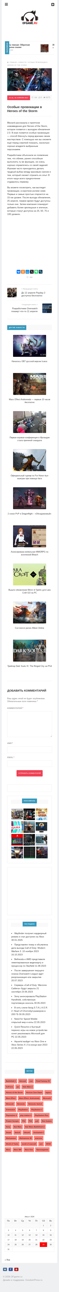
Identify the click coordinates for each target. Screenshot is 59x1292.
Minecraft (10, 1104)
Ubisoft (27, 1132)
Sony (8, 1127)
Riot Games (47, 1121)
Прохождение (42, 1150)
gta (18, 1087)
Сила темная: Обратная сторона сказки (12, 46)
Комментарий (15, 708)
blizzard (22, 1081)
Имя (10, 743)
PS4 (30, 1121)
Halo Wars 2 (27, 1087)
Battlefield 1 (11, 1081)
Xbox (8, 1150)
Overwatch (10, 1110)
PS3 (23, 1121)
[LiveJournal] (40, 272)
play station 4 (25, 1115)
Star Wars (18, 1127)
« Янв (7, 1260)
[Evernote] (36, 272)
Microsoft (47, 1098)
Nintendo (21, 1104)
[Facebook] (11, 1269)
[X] (32, 272)
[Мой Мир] (27, 272)
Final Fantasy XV (43, 1081)
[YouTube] (16, 1269)
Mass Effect (11, 1098)
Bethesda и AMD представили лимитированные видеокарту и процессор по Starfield (28, 962)
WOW (48, 1144)
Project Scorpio (12, 1121)
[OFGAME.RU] (29, 12)
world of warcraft (29, 1144)
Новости (22, 62)
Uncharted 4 (38, 1132)
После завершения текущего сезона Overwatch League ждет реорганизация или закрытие (27, 973)
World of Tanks (12, 1144)
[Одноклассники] (23, 272)
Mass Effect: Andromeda (29, 1098)
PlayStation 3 (36, 1110)
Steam (8, 1132)
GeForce (9, 1087)
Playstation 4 (11, 1115)
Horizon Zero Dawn (34, 1092)
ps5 (36, 1121)
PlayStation (23, 1110)
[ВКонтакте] (18, 272)
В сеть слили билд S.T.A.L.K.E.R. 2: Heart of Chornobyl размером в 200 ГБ (29, 1011)
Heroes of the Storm (14, 1092)
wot (41, 1144)
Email (10, 757)
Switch (17, 1132)
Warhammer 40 (25, 1138)
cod (31, 1081)
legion (48, 1092)
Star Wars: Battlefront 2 (34, 1127)
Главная (13, 62)
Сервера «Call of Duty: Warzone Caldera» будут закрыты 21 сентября (29, 988)
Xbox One (29, 1150)
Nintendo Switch (35, 1104)
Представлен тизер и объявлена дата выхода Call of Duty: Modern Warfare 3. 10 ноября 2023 (29, 947)
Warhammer (11, 1138)
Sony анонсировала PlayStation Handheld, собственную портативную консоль (29, 999)
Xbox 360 (17, 1150)
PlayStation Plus (41, 1115)
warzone (38, 1138)
